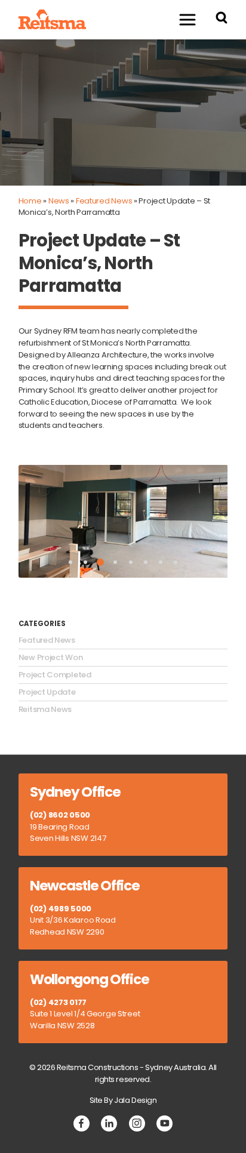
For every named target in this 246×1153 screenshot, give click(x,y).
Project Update (47, 692)
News (58, 200)
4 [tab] (115, 562)
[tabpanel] (123, 521)
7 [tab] (160, 562)
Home (30, 200)
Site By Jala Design (123, 1100)
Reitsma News (45, 709)
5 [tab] (131, 562)
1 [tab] (70, 562)
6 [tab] (145, 562)
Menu (187, 19)
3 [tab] (100, 562)
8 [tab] (175, 562)
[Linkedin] (109, 1123)
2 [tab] (85, 562)
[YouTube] (164, 1123)
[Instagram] (137, 1123)
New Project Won (51, 657)
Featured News (104, 200)
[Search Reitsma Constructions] (221, 19)
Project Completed (55, 675)
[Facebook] (81, 1123)
